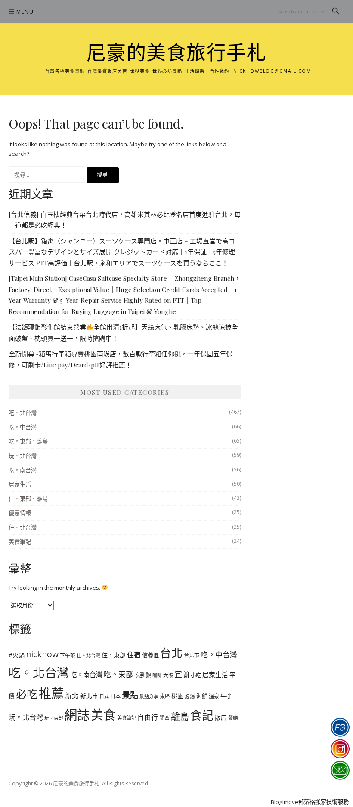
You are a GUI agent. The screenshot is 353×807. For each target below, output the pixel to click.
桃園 (177, 696)
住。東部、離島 (28, 498)
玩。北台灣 (23, 455)
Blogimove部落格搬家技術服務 (310, 802)
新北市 (89, 696)
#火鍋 (17, 655)
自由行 (147, 717)
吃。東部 (118, 674)
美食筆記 (20, 541)
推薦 (51, 693)
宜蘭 (182, 674)
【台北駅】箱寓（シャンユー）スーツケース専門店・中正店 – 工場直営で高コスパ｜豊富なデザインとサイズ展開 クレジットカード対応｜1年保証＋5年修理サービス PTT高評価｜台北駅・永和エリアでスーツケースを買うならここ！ (122, 252)
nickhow (42, 654)
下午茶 (67, 655)
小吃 (196, 675)
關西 (164, 717)
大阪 (168, 675)
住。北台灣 (23, 527)
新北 (72, 695)
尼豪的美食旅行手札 (177, 53)
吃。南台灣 (23, 470)
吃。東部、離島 (28, 441)
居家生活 (20, 484)
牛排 (226, 696)
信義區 (150, 655)
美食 (103, 715)
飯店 (221, 717)
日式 (104, 696)
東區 (165, 696)
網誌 (77, 715)
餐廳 (233, 718)
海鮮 (201, 696)
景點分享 (148, 696)
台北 (171, 653)
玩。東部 (53, 718)
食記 (202, 715)
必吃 (26, 694)
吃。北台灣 (23, 412)
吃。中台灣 (23, 427)
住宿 (134, 654)
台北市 (191, 655)
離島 (180, 716)
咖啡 (157, 675)
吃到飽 (142, 675)
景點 (130, 695)
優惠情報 (20, 513)
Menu (25, 11)
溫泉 (214, 696)
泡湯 (190, 696)
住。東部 (114, 655)
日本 (115, 696)
